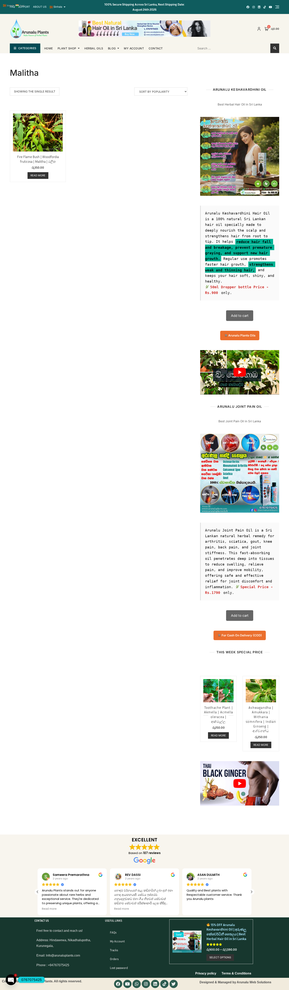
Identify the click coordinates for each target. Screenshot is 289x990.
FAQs (113, 932)
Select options (220, 957)
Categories (27, 48)
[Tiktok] (164, 984)
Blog (112, 48)
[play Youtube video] (239, 372)
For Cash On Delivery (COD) (241, 635)
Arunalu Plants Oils (241, 335)
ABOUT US (39, 6)
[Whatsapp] (137, 984)
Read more (37, 175)
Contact (156, 48)
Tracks (114, 950)
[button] (37, 892)
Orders (114, 959)
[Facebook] (118, 984)
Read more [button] (108, 909)
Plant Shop (67, 48)
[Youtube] (127, 984)
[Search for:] (218, 48)
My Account (117, 941)
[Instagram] (146, 984)
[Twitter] (173, 984)
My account (134, 48)
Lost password (119, 968)
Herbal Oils (93, 48)
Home (48, 48)
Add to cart (240, 316)
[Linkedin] (155, 984)
